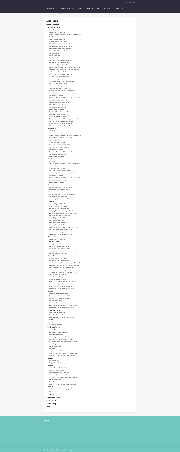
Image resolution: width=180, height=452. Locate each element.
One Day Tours (51, 8)
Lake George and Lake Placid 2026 (59, 337)
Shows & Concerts (54, 310)
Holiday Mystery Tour (55, 79)
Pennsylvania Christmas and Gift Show (60, 74)
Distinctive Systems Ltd (70, 450)
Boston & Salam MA (55, 346)
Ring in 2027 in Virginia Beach (57, 351)
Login (134, 2)
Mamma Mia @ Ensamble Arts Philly (59, 51)
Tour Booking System (50, 450)
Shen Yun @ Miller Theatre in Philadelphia (61, 112)
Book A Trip (50, 13)
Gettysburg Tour (54, 344)
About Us (90, 8)
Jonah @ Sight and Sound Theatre (59, 102)
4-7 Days (51, 365)
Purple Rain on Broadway (56, 109)
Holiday (50, 291)
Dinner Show (52, 256)
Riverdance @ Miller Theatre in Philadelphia (62, 91)
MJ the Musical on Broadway (57, 107)
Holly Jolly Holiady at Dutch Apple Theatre (61, 81)
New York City (52, 128)
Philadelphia (52, 185)
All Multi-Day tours (54, 330)
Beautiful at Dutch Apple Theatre (59, 62)
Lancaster (51, 201)
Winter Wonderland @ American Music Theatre (63, 86)
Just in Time (52, 30)
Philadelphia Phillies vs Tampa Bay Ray (60, 46)
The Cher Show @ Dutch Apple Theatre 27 (61, 121)
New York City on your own (57, 32)
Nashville (52, 348)
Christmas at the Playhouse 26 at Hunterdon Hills (64, 69)
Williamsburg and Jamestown (58, 332)
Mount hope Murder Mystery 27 (58, 114)
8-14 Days (51, 386)
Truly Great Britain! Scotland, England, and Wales (63, 353)
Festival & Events (53, 241)
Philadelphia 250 (54, 53)
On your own (52, 237)
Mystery (50, 320)
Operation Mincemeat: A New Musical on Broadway (64, 98)
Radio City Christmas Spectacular (59, 83)
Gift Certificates (103, 8)
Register (128, 2)
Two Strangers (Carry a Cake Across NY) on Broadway (65, 34)
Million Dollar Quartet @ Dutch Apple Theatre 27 (63, 119)
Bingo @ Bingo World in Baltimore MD (60, 48)
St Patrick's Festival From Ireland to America (62, 93)
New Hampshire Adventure (57, 334)
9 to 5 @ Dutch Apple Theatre (57, 105)
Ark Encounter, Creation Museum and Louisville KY (64, 341)
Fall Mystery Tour (54, 37)
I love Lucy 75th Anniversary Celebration (61, 339)
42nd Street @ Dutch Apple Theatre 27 (60, 123)
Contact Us (118, 8)
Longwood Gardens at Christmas (59, 76)
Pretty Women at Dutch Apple (58, 41)
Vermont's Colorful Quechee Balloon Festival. (62, 355)
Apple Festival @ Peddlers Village (59, 65)
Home (61, 13)
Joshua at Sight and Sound (57, 39)
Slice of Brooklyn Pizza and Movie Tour (60, 44)
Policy (80, 8)
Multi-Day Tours (67, 8)
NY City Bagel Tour (54, 55)
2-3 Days (51, 358)
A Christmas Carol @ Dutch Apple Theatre (61, 126)
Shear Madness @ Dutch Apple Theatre (60, 88)
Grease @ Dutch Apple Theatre (58, 116)
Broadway (51, 159)
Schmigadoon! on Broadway (57, 58)
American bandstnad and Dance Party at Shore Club (64, 67)
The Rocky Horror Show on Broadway (60, 60)
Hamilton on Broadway (56, 95)
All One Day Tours (54, 27)
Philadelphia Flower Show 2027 (58, 100)
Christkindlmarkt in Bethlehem (58, 72)
